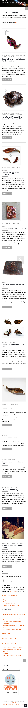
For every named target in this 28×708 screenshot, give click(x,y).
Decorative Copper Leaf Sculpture (10, 174)
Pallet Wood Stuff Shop (11, 633)
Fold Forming (13, 169)
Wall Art (4, 56)
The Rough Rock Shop (10, 638)
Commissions (15, 458)
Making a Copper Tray (10, 490)
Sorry (4, 599)
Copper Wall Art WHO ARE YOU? (14, 229)
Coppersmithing (5, 114)
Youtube (23, 704)
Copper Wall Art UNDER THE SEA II (12, 605)
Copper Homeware (15, 55)
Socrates (14, 702)
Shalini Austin (4, 0)
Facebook (17, 704)
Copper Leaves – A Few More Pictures (12, 647)
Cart (14, 705)
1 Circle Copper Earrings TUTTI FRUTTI (13, 629)
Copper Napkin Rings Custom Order (13, 463)
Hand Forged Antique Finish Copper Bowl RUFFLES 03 (12, 118)
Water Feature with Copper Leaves (12, 547)
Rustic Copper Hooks (9, 438)
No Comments (10, 56)
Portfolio (22, 55)
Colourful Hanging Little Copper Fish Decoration (14, 60)
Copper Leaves (7, 408)
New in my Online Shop (11, 595)
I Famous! (5, 653)
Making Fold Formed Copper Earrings (12, 655)
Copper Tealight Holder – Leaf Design (13, 345)
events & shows (13, 591)
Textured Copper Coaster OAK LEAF (13, 286)
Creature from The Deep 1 (9, 603)
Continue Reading (7, 79)
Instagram (10, 704)
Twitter (5, 704)
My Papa (5, 601)
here (16, 22)
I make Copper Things (10, 643)
